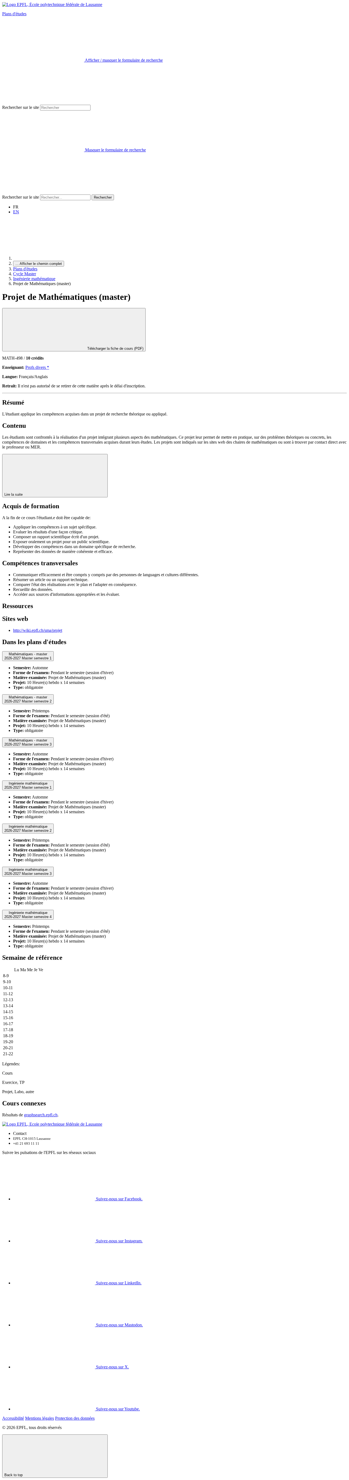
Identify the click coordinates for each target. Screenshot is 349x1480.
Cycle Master (24, 273)
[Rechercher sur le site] (43, 192)
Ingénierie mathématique (34, 278)
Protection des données (75, 1418)
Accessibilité (13, 1418)
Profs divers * (37, 367)
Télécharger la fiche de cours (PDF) (114, 348)
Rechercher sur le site (20, 107)
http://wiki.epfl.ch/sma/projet (37, 630)
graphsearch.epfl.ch (41, 1115)
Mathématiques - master (28, 656)
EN (16, 212)
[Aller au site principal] (54, 258)
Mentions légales (39, 1418)
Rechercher (103, 197)
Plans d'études (14, 13)
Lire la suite (14, 494)
